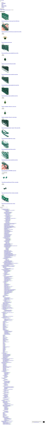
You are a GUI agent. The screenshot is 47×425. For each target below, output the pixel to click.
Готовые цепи (4, 353)
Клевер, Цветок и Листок (7, 287)
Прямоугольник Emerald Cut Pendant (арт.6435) (9, 218)
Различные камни (5, 351)
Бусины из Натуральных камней (5, 317)
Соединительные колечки (6, 359)
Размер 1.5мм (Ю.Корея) (7, 403)
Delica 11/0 (5, 377)
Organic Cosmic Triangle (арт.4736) (8, 231)
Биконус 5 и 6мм (8, 243)
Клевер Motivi (4, 368)
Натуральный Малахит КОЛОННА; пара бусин (9, 170)
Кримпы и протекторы (5, 361)
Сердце (5, 282)
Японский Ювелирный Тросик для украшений (8, 266)
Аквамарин (4, 323)
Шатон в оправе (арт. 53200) (7, 250)
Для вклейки (5, 272)
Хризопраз (4, 349)
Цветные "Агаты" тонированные (8, 319)
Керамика (4, 313)
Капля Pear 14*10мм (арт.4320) (8, 261)
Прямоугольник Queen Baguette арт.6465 (9, 226)
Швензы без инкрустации (7, 270)
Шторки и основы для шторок (7, 292)
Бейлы (4, 296)
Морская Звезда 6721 (6, 228)
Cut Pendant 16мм (8, 217)
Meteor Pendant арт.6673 (7, 236)
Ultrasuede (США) (5, 401)
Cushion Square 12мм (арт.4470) (8, 260)
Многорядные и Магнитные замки (8, 298)
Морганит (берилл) (5, 339)
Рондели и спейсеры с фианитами (8, 276)
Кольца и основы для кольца (6, 304)
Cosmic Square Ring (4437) (7, 230)
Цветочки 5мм (4, 365)
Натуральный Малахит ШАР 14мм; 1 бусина (8, 138)
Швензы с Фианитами (7, 271)
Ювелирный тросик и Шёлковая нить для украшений (8, 265)
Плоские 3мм (4, 363)
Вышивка (3, 400)
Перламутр (4, 309)
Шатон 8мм (5, 388)
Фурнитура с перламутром (7, 311)
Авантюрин (4, 321)
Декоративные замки (6, 299)
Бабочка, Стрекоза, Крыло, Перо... (8, 286)
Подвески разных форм (6, 209)
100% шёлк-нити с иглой (7, 268)
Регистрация (1, 9)
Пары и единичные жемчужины (7, 305)
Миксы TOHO (6, 373)
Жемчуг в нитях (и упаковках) (6, 306)
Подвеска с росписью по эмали (8, 291)
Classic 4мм (7, 248)
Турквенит (4, 347)
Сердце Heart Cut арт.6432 (7, 213)
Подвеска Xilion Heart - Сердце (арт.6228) (9, 210)
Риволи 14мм (6, 385)
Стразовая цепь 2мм (5, 356)
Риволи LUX (4, 383)
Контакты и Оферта (4, 5)
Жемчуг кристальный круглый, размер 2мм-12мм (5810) (11, 263)
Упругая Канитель (6, 420)
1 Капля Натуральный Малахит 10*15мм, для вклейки (10, 182)
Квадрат (4, 393)
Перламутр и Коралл (4, 308)
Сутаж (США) (4, 415)
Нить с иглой (4, 267)
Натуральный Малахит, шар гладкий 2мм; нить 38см (10, 74)
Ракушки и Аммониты (7, 284)
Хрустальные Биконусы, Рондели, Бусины (8, 404)
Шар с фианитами (6, 277)
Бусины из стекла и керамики (7, 280)
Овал (3, 398)
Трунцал (5, 419)
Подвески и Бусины (6, 274)
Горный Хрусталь (5, 327)
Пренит (4, 343)
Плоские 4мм (4, 364)
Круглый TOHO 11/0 (6, 372)
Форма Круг (5, 407)
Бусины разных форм (5, 237)
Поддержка (3, 7)
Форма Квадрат (6, 408)
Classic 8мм (7, 249)
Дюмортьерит (4, 328)
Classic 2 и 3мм (7, 247)
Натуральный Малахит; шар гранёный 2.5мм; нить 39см (10, 85)
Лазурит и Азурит (5, 337)
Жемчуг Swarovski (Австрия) (6, 405)
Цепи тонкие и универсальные (6, 354)
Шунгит (4, 350)
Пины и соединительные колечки (7, 302)
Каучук (4, 315)
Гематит (4, 325)
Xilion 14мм (7, 211)
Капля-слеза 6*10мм (6, 382)
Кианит (4, 335)
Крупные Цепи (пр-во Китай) (6, 355)
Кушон (4, 378)
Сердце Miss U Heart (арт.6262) (8, 234)
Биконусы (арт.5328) (6, 241)
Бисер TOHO (4, 371)
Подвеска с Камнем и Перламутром (8, 290)
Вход (4, 9)
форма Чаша (4, 369)
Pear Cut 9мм (7, 221)
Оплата (2, 4)
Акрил (4, 314)
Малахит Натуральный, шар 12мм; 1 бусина (8, 203)
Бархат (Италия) (5, 414)
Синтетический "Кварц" (7, 334)
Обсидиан (4, 340)
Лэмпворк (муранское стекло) (6, 423)
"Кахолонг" (4, 329)
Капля (3, 380)
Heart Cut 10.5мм (8, 214)
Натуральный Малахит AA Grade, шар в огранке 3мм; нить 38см (11, 31)
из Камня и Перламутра (7, 300)
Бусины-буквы (6, 281)
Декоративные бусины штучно (8, 310)
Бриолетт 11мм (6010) (6, 224)
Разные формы (6, 293)
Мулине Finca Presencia (5, 416)
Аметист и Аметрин (5, 322)
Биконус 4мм (7, 242)
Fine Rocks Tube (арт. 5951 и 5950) (8, 251)
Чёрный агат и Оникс (6, 318)
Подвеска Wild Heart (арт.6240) (8, 227)
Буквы (5, 294)
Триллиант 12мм (6, 390)
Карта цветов (4, 370)
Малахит (4, 338)
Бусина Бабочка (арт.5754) (7, 246)
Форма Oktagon (6, 409)
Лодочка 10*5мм (6, 392)
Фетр (3, 410)
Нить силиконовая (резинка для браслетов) (8, 360)
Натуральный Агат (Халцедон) (8, 320)
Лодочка (4, 391)
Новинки (1, 207)
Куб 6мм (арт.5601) (8, 239)
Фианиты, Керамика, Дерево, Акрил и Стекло (7, 312)
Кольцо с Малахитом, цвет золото (7, 42)
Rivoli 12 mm (7, 259)
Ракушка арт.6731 (6, 233)
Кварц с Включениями (7, 333)
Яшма (3, 352)
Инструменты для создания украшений (6, 362)
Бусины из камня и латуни (7, 279)
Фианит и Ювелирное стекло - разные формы (9, 289)
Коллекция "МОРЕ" (4, 421)
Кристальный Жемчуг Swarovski (7, 262)
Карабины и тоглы (5, 357)
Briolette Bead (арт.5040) (7, 244)
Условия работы (3, 3)
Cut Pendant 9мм (8, 216)
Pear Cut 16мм (7, 222)
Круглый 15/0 (6, 376)
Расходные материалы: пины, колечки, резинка (7, 358)
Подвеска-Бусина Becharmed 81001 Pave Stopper (10, 255)
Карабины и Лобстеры (7, 297)
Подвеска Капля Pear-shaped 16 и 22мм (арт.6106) (10, 223)
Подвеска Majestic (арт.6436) (7, 212)
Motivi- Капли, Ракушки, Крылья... (7, 366)
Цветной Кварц (6, 332)
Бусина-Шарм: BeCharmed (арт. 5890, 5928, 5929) (10, 254)
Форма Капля (6, 406)
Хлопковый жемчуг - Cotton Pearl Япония (8, 316)
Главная (3, 2)
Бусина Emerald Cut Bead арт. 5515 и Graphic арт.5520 (10, 245)
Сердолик (4, 344)
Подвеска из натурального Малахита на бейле (9, 63)
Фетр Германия (6, 411)
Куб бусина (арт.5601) (6, 238)
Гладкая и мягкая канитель (7, 418)
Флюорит (4, 348)
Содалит (4, 345)
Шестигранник (5, 397)
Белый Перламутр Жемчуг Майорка (7, 307)
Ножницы (4, 413)
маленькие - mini (6, 288)
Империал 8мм (6, 396)
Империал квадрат (5, 395)
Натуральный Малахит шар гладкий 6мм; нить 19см (10, 95)
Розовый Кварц (6, 330)
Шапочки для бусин (5, 295)
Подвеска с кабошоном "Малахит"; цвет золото (9, 106)
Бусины (4, 275)
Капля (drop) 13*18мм (7, 381)
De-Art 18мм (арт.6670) (7, 235)
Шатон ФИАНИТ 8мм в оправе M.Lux (9, 387)
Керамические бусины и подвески (7, 422)
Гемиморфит (4, 326)
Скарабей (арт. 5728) (6, 240)
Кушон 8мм (5, 379)
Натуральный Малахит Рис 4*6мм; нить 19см (8, 149)
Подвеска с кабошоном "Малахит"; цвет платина (9, 117)
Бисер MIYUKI (5, 375)
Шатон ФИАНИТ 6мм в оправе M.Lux (9, 386)
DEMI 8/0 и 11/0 (6, 374)
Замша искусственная (5, 412)
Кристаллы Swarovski (5, 258)
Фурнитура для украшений (5, 269)
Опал (3, 342)
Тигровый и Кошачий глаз (6, 346)
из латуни (5, 301)
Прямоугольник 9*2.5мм (6, 367)
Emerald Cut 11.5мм (8, 219)
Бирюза (4, 324)
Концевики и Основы (5, 303)
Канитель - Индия (5, 417)
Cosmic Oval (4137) (6, 232)
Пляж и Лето (5, 285)
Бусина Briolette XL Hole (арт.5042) (8, 253)
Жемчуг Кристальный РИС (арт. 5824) (8, 264)
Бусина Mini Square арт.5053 (7, 257)
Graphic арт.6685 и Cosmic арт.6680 (8, 229)
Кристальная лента (5, 402)
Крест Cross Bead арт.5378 (7, 252)
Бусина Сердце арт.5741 (7, 256)
